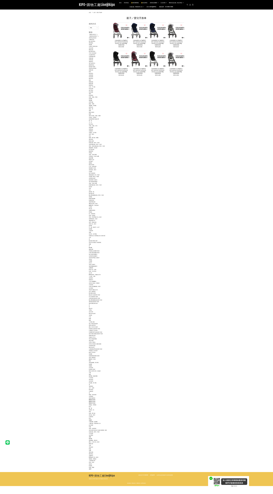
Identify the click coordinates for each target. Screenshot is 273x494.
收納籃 (90, 364)
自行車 (90, 273)
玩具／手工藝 (92, 86)
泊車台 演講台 (92, 342)
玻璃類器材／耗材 (93, 218)
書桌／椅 (91, 108)
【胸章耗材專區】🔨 (94, 36)
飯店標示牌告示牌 (93, 240)
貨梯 (90, 232)
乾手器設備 (91, 149)
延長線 (90, 186)
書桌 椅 (90, 308)
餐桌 (90, 360)
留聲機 (90, 229)
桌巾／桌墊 (91, 387)
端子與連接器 (92, 173)
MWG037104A (92, 399)
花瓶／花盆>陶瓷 (93, 154)
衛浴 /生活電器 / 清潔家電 (95, 242)
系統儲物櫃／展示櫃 (93, 362)
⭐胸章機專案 (135, 2)
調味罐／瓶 (91, 191)
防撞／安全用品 (92, 271)
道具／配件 (91, 134)
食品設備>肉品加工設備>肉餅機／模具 (98, 430)
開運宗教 (91, 83)
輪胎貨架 (91, 151)
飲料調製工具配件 (93, 179)
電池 (90, 93)
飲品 (90, 418)
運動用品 (91, 61)
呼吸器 (90, 152)
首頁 (120, 2)
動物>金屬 (91, 141)
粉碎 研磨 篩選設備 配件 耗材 (96, 333)
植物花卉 (91, 279)
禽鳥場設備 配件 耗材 (94, 301)
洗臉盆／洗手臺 (92, 132)
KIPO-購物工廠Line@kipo (97, 5)
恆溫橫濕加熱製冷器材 (94, 355)
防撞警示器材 (92, 369)
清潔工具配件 (92, 264)
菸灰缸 (90, 259)
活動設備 (91, 58)
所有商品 (126, 2)
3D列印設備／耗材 (93, 203)
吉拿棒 (90, 207)
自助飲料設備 (92, 345)
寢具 (90, 80)
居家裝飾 (91, 75)
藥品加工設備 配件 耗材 (94, 294)
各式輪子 (91, 161)
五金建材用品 (92, 54)
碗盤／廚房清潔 (92, 394)
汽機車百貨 (91, 39)
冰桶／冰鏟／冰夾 (93, 125)
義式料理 (91, 389)
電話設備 (91, 452)
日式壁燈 (91, 288)
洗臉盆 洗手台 (92, 337)
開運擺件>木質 (92, 168)
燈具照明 (91, 76)
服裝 (90, 374)
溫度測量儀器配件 (93, 266)
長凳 (90, 188)
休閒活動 (91, 59)
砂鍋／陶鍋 (91, 467)
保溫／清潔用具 (92, 428)
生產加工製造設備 (93, 46)
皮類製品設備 (92, 178)
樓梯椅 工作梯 (92, 359)
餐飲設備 (91, 49)
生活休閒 (163, 2)
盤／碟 (90, 408)
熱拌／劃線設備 (92, 222)
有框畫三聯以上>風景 (94, 176)
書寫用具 (91, 139)
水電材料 (91, 230)
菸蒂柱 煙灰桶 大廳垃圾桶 (95, 343)
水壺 (90, 237)
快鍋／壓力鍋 (92, 413)
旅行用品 (91, 90)
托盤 (90, 426)
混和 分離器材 (92, 357)
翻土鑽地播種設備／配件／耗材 (96, 195)
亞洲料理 (91, 416)
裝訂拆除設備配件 (93, 254)
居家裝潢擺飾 (153, 2)
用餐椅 (90, 366)
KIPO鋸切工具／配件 (93, 457)
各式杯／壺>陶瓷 (93, 234)
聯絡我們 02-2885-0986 (166, 6)
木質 (90, 372)
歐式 (90, 406)
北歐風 (90, 315)
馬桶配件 (91, 130)
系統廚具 (91, 447)
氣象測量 (91, 158)
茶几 (90, 190)
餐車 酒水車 (91, 347)
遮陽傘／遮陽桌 (92, 458)
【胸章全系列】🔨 (93, 34)
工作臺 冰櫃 (91, 322)
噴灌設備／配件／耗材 (94, 142)
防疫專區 (91, 95)
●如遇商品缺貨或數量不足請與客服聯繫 (165, 475)
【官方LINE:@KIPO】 (151, 6)
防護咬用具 (91, 200)
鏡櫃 (90, 114)
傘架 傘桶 (91, 340)
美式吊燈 (91, 311)
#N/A (90, 437)
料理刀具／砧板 (92, 269)
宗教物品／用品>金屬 (94, 156)
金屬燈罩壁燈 (92, 210)
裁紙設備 (91, 249)
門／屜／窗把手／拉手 (94, 227)
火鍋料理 (91, 391)
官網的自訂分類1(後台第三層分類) (97, 235)
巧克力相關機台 (92, 281)
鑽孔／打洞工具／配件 (94, 442)
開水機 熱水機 (92, 293)
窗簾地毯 (91, 81)
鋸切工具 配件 (92, 352)
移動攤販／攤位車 (93, 440)
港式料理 (91, 379)
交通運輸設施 (92, 56)
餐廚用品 (91, 453)
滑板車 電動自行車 (93, 289)
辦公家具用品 (92, 41)
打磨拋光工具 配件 (93, 330)
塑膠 (90, 244)
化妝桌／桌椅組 (92, 117)
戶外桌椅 (91, 433)
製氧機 (90, 100)
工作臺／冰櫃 (92, 276)
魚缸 (90, 136)
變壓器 (90, 163)
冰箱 (90, 445)
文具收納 (91, 284)
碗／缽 (90, 120)
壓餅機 (90, 438)
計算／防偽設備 (92, 166)
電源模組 (91, 386)
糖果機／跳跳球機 (93, 376)
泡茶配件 (91, 278)
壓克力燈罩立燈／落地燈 (95, 371)
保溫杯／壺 (91, 409)
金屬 (90, 450)
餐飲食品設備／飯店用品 (175, 2)
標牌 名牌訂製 (92, 325)
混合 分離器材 (92, 291)
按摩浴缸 (91, 129)
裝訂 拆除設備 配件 (93, 323)
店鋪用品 (91, 455)
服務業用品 (91, 65)
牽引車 (90, 208)
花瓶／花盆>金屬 (93, 183)
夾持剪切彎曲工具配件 (94, 257)
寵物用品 (91, 85)
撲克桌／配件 (92, 415)
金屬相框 (91, 267)
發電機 (90, 354)
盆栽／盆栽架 (92, 215)
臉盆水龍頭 (91, 112)
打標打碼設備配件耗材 (94, 252)
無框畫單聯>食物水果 (94, 119)
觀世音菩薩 (91, 164)
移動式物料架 (92, 398)
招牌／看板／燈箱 (93, 97)
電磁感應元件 (92, 220)
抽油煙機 (91, 127)
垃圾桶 (90, 171)
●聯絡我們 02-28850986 (143, 475)
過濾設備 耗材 (92, 335)
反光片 (90, 262)
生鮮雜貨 (91, 396)
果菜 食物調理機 (93, 338)
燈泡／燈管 (91, 462)
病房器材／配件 (92, 169)
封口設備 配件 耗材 (93, 296)
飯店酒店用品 (92, 51)
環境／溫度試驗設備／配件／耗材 (97, 146)
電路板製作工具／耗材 (94, 174)
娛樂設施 (91, 70)
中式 (90, 316)
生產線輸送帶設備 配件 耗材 (95, 349)
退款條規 (129, 483)
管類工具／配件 (92, 223)
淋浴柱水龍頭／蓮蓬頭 (94, 283)
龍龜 (90, 448)
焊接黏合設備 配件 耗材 (94, 328)
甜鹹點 (90, 420)
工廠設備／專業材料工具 (136, 6)
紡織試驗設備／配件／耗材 (95, 185)
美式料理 (91, 381)
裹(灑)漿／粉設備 (93, 147)
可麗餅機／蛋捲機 (93, 421)
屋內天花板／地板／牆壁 (95, 115)
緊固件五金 (91, 159)
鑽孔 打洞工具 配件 (93, 327)
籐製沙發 (91, 443)
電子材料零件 (92, 63)
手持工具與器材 (92, 53)
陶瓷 (90, 320)
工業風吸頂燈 (92, 460)
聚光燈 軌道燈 (92, 313)
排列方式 (92, 24)
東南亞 (90, 464)
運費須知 (138, 483)
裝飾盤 (90, 196)
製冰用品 (91, 124)
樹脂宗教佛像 (92, 198)
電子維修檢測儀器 (93, 181)
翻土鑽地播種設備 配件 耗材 (95, 300)
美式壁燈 (91, 435)
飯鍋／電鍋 (91, 103)
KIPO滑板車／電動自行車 (95, 274)
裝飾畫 (90, 44)
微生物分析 (91, 193)
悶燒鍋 (90, 212)
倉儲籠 (90, 225)
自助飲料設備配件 (93, 256)
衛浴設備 (91, 88)
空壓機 (90, 261)
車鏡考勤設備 (92, 201)
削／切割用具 (92, 213)
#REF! (90, 469)
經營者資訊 (143, 483)
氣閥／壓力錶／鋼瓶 (93, 137)
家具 (90, 71)
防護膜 (90, 465)
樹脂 (90, 318)
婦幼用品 (91, 73)
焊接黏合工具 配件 (93, 350)
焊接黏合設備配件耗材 (94, 250)
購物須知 (134, 483)
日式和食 (91, 367)
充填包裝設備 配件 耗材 (94, 298)
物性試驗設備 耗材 (93, 303)
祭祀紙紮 (91, 92)
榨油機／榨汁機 (92, 382)
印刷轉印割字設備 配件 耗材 (95, 332)
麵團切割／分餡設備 (93, 205)
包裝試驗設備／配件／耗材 (95, 144)
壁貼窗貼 (91, 42)
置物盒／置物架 (92, 404)
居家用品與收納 (92, 37)
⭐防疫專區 (144, 2)
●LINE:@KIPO (152, 475)
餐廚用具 (91, 78)
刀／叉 (90, 122)
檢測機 (90, 98)
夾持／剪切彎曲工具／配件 (95, 217)
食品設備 (91, 48)
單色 (90, 411)
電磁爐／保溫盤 (92, 105)
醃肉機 (90, 247)
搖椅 (90, 110)
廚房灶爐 (91, 102)
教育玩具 (91, 107)
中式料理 (91, 377)
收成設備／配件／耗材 (94, 431)
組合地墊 (91, 425)
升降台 (90, 310)
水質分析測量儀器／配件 (95, 286)
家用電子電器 (92, 66)
